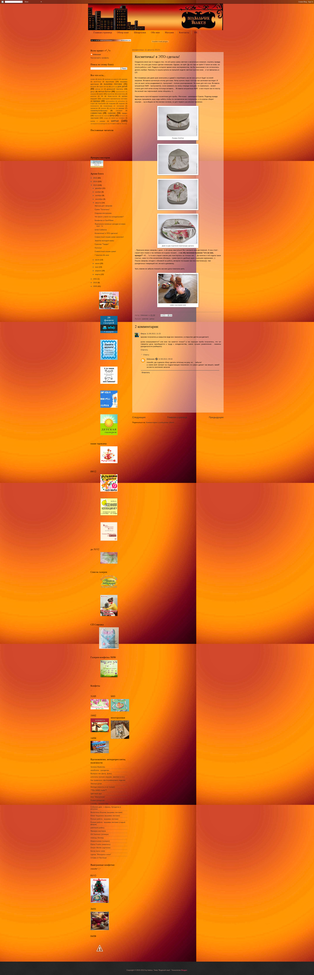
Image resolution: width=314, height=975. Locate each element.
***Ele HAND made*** (99, 790)
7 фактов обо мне (102, 255)
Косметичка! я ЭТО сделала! (106, 233)
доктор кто (99, 89)
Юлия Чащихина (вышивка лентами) (105, 816)
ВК (195, 32)
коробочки (110, 94)
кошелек (93, 96)
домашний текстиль (115, 89)
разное (103, 108)
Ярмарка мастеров (98, 831)
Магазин (169, 32)
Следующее (139, 417)
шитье (151, 319)
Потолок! (98, 248)
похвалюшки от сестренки (114, 106)
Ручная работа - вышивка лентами (104, 819)
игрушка (93, 94)
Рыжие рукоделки (98, 800)
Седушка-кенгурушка (103, 213)
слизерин (119, 111)
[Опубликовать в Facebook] (168, 315)
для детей (122, 86)
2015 (95, 178)
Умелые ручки (96, 784)
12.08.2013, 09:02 (165, 359)
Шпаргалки (140, 32)
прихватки (94, 108)
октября (98, 195)
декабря (98, 188)
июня (97, 263)
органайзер (121, 101)
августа (98, 203)
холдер (106, 118)
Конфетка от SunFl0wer (104, 220)
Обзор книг (123, 32)
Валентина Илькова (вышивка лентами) (106, 812)
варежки (124, 79)
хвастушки (95, 118)
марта (98, 274)
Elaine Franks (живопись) (101, 844)
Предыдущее (216, 417)
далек (113, 86)
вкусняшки (110, 82)
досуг (93, 92)
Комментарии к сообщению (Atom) (160, 422)
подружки (112, 103)
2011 (95, 279)
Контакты (184, 32)
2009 (95, 286)
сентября (99, 199)
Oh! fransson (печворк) (100, 834)
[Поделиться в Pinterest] (171, 315)
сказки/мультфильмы (99, 111)
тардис (124, 113)
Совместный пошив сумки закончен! (109, 237)
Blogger (184, 970)
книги (101, 94)
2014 (95, 181)
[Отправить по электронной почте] (161, 315)
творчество (97, 115)
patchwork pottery (97, 828)
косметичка (121, 94)
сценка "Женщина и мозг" (101, 854)
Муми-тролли (112, 96)
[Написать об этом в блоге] (164, 315)
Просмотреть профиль (100, 58)
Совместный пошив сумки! (105, 251)
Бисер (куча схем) (98, 851)
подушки (122, 103)
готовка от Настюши (99, 858)
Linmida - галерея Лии (99, 804)
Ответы (146, 355)
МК (102, 96)
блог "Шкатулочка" (98, 797)
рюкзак (121, 108)
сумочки (145, 319)
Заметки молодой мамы (104, 241)
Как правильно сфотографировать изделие (108, 780)
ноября (98, 192)
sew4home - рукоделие (100, 770)
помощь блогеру (97, 838)
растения (112, 108)
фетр (112, 115)
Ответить (144, 350)
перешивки (102, 103)
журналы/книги (120, 91)
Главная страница (102, 32)
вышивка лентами (113, 84)
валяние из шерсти (112, 79)
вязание (93, 86)
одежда (96, 101)
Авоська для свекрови (103, 206)
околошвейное (110, 101)
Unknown (151, 359)
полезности (95, 106)
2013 (95, 185)
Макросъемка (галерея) (100, 841)
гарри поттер (103, 86)
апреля (98, 271)
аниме (93, 79)
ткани (105, 115)
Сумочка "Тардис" (102, 244)
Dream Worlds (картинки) (101, 848)
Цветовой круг (96, 794)
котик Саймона (101, 230)
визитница (97, 82)
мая (97, 267)
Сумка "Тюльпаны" (102, 209)
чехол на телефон (118, 118)
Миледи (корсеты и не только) (103, 787)
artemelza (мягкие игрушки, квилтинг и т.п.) (108, 777)
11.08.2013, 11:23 (154, 334)
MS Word (122, 123)
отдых (93, 103)
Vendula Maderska (98, 767)
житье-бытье (104, 91)
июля (97, 260)
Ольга (143, 334)
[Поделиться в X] (166, 315)
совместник (96, 113)
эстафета (113, 124)
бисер (100, 79)
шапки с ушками (98, 121)
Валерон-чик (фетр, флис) (101, 774)
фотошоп (122, 115)
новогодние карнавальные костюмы (114, 99)
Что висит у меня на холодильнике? (109, 217)
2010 (95, 283)
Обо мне (155, 32)
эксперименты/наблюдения (99, 123)
